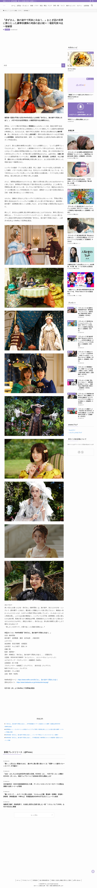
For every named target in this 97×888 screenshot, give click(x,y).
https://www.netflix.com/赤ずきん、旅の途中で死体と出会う (38, 679)
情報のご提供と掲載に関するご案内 (61, 880)
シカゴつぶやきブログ (75, 432)
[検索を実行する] (63, 65)
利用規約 (35, 880)
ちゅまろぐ (72, 430)
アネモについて (26, 880)
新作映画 (7, 29)
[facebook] (90, 1)
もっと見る (34, 815)
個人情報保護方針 (44, 880)
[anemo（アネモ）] (5, 5)
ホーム (18, 880)
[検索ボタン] (92, 5)
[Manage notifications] (93, 871)
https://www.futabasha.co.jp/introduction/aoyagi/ (32, 682)
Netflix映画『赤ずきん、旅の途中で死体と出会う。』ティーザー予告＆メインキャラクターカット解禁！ (32, 734)
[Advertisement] (34, 47)
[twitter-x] (93, 1)
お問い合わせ (76, 880)
